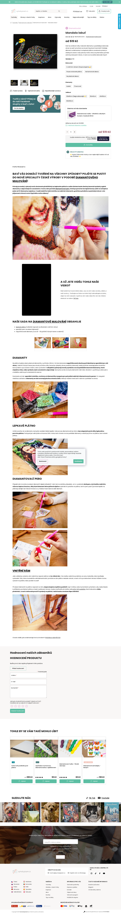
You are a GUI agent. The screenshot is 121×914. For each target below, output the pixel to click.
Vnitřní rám (21, 571)
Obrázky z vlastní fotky (52, 887)
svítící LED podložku (78, 589)
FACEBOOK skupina (72, 897)
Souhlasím (78, 461)
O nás (91, 6)
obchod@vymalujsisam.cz (57, 873)
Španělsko (29, 889)
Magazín (90, 887)
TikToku (75, 298)
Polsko (15, 887)
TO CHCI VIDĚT (107, 2)
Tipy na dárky (49, 897)
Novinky (48, 895)
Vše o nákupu (83, 6)
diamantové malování (49, 321)
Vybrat (23, 781)
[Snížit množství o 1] (67, 132)
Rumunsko (29, 884)
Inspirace (48, 890)
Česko (15, 881)
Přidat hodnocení (18, 668)
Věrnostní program (72, 895)
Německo (16, 889)
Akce (47, 892)
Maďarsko (28, 881)
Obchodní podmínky (73, 884)
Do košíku (89, 145)
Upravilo (104, 911)
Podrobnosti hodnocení (93, 37)
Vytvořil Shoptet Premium (92, 911)
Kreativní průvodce (93, 884)
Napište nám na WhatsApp (78, 873)
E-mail (13, 682)
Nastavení (42, 461)
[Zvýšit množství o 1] (74, 132)
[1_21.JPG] (60, 340)
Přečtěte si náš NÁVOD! (52, 638)
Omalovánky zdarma (94, 890)
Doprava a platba (72, 887)
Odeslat (60, 857)
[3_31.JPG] (78, 340)
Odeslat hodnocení (17, 711)
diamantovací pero (62, 189)
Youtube (105, 798)
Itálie (27, 887)
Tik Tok (92, 798)
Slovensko (16, 884)
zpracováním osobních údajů (52, 849)
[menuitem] (14, 17)
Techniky (48, 884)
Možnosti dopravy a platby (77, 125)
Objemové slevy (71, 892)
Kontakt (98, 6)
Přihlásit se (77, 11)
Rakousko (28, 892)
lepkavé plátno (21, 327)
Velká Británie (17, 892)
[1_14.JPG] (43, 340)
